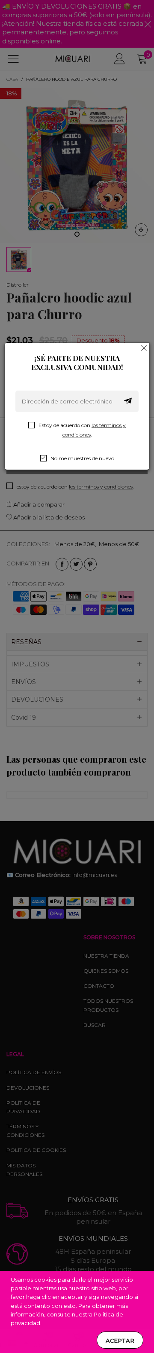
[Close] (144, 348)
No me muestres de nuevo (82, 458)
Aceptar (120, 1340)
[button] (128, 401)
